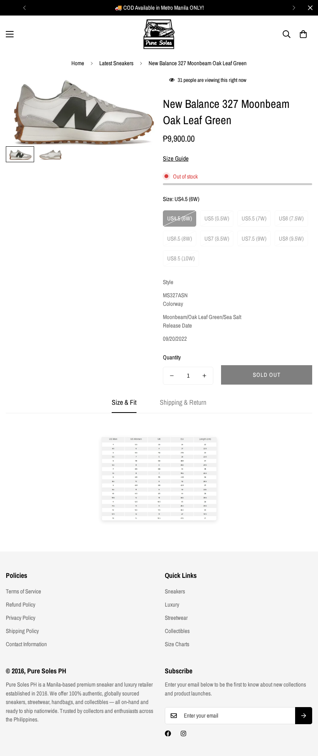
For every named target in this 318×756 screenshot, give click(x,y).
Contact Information (26, 644)
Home (77, 63)
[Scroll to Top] (303, 714)
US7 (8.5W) (216, 238)
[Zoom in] (138, 90)
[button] (303, 34)
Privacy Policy (20, 618)
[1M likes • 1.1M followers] (168, 733)
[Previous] (24, 8)
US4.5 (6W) (179, 218)
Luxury (172, 604)
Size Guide (175, 158)
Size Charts (177, 644)
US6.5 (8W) (179, 238)
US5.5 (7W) (254, 218)
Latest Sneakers (116, 63)
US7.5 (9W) (254, 238)
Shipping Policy (22, 631)
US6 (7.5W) (291, 218)
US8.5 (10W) (181, 258)
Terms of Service (23, 591)
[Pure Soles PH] (159, 34)
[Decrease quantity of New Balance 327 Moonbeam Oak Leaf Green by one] (171, 375)
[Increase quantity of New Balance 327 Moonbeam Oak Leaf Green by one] (204, 375)
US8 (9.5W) (291, 238)
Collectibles (177, 631)
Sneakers (175, 591)
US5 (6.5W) (216, 218)
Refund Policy (20, 604)
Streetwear (176, 618)
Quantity (172, 357)
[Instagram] (183, 733)
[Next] (293, 8)
